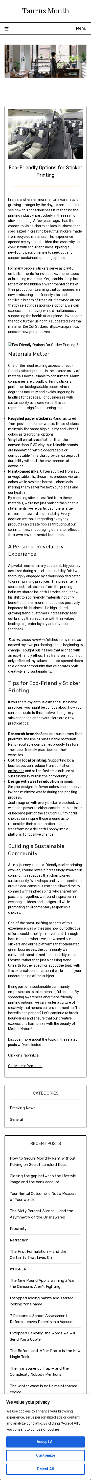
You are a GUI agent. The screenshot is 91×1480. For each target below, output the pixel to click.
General (16, 1119)
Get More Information (25, 1066)
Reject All (45, 1469)
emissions (16, 771)
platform (15, 834)
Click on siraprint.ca (23, 1055)
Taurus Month (45, 10)
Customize (45, 1455)
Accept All (46, 1442)
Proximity (18, 1228)
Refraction (19, 1240)
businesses (17, 766)
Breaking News (22, 1108)
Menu (81, 28)
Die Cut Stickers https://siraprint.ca (50, 326)
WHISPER (18, 1269)
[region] (45, 1437)
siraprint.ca (50, 971)
